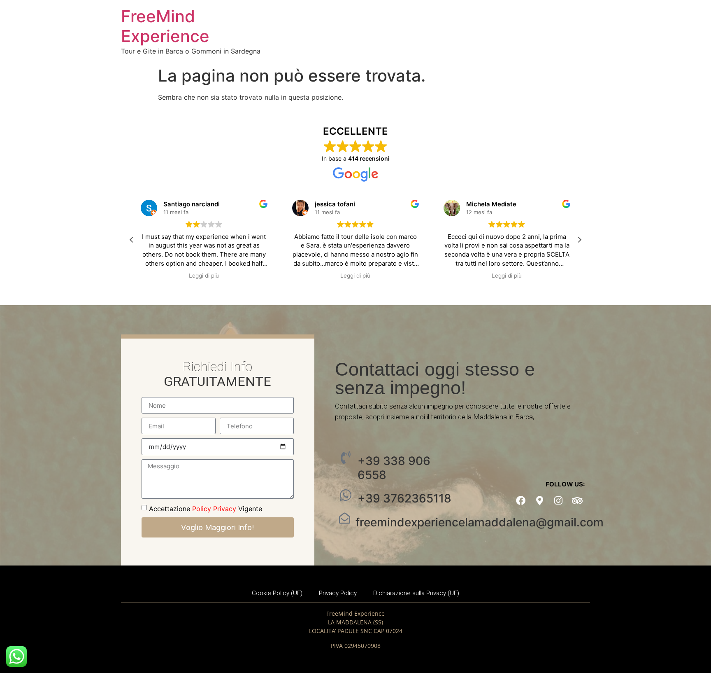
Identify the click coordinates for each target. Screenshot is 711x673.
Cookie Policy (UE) (277, 593)
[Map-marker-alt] (539, 501)
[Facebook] (520, 501)
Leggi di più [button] (204, 275)
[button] (579, 240)
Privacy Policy (338, 593)
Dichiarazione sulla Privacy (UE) (416, 593)
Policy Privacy (214, 509)
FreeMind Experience (165, 26)
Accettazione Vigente (205, 509)
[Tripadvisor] (577, 501)
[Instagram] (558, 501)
